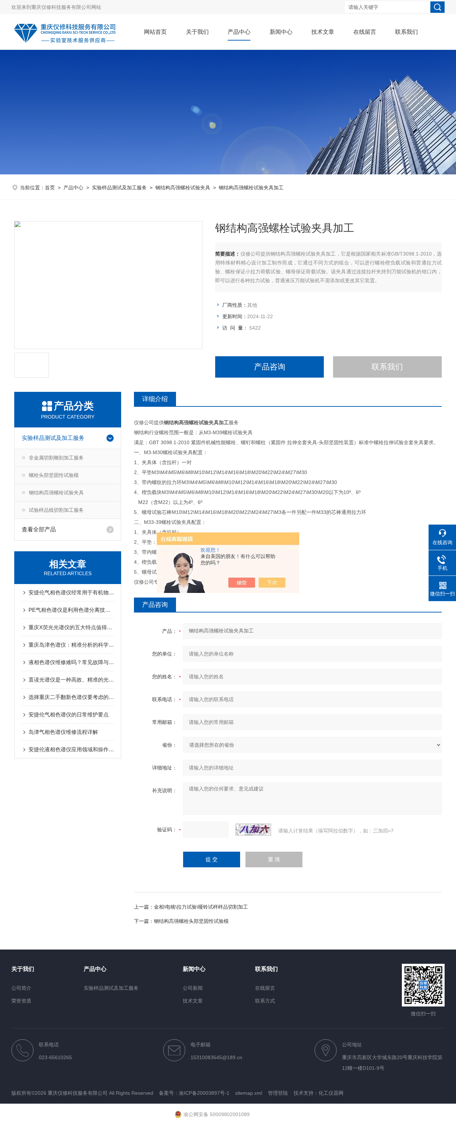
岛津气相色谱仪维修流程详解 (63, 732)
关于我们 (197, 32)
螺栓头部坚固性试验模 (54, 475)
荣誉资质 (21, 1001)
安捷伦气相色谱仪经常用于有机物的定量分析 (71, 592)
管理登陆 (278, 1093)
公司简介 (21, 988)
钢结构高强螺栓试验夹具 (182, 187)
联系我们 (406, 32)
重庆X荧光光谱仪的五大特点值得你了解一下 (71, 627)
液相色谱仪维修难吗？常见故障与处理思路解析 (71, 662)
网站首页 (155, 32)
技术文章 (322, 32)
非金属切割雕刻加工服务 (56, 458)
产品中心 (239, 32)
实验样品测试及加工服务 (119, 187)
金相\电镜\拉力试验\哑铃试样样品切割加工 (201, 907)
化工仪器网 (330, 1093)
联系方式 (265, 1001)
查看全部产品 (39, 529)
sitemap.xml (248, 1093)
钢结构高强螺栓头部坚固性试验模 (191, 921)
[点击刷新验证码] (253, 830)
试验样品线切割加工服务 (56, 510)
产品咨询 (269, 366)
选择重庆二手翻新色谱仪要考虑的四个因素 (71, 697)
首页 (50, 187)
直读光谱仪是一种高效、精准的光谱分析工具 (71, 680)
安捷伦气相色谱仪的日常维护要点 (68, 714)
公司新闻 (193, 988)
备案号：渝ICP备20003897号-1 (194, 1093)
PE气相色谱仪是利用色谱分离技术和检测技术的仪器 (71, 610)
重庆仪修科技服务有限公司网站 (66, 7)
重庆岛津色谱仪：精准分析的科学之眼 (71, 645)
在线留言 (364, 32)
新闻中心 (281, 32)
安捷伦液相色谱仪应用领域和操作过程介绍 (71, 749)
